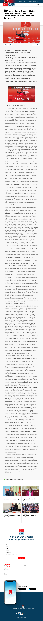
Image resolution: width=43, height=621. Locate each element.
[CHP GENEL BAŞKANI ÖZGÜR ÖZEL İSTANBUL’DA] (13, 477)
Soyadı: (7, 548)
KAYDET (21, 558)
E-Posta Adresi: (8, 552)
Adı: (6, 544)
